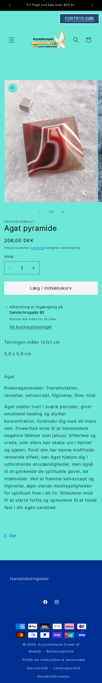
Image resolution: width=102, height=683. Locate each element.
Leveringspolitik (67, 668)
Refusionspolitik (60, 651)
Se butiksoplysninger (30, 326)
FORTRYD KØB (79, 18)
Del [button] (12, 535)
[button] (11, 40)
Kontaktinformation (54, 676)
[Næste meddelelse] (92, 5)
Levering (37, 247)
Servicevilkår (37, 668)
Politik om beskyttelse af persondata (54, 660)
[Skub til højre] (62, 211)
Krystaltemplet (50, 644)
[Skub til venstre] (39, 211)
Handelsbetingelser (29, 578)
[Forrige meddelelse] (9, 5)
